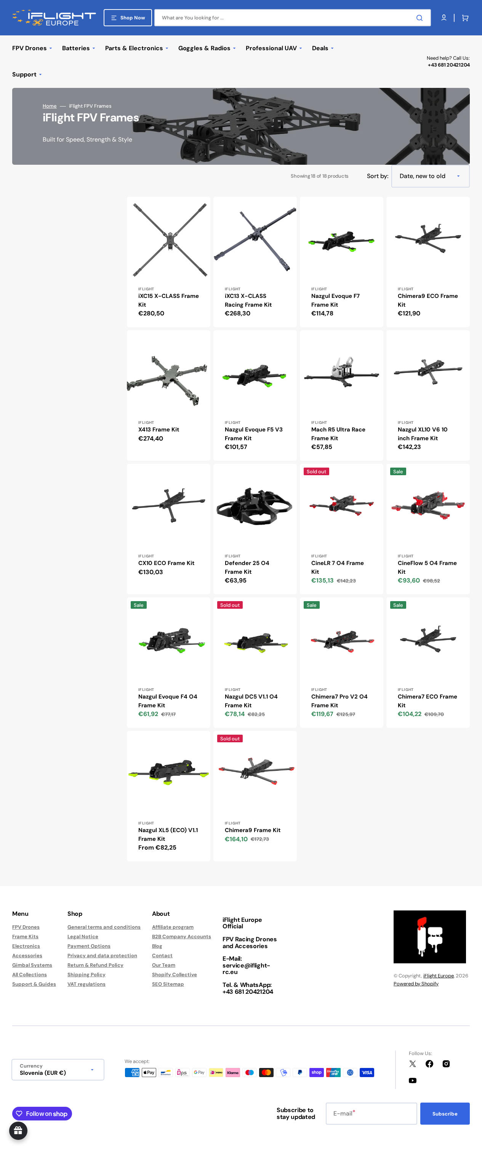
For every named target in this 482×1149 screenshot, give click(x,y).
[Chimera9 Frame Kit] (255, 796)
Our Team (163, 965)
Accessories (27, 955)
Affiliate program (173, 927)
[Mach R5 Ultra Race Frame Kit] (341, 395)
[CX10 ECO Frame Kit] (168, 529)
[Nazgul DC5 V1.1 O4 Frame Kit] (255, 662)
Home (50, 106)
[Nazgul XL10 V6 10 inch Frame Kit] (428, 395)
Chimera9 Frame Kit (253, 830)
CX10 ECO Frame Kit (166, 563)
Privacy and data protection (102, 955)
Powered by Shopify (416, 983)
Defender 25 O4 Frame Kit (247, 567)
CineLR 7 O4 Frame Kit (337, 567)
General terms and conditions (104, 927)
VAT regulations (86, 984)
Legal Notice (82, 936)
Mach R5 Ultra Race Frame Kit (338, 434)
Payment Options (88, 946)
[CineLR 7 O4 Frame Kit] (341, 529)
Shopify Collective (174, 974)
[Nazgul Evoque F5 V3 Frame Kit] (255, 395)
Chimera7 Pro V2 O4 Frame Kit (339, 701)
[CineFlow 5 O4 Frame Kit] (428, 529)
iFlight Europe (438, 975)
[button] (464, 18)
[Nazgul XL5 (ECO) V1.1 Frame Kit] (168, 796)
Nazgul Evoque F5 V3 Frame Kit (254, 434)
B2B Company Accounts (181, 936)
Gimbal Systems (32, 965)
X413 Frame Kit (158, 429)
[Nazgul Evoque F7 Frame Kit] (341, 262)
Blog (157, 946)
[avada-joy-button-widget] (18, 1131)
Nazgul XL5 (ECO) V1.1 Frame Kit (168, 834)
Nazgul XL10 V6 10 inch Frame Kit (423, 434)
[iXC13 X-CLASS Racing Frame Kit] (255, 262)
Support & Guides (34, 984)
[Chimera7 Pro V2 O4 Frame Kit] (341, 662)
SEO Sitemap (168, 984)
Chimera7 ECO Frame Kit (427, 701)
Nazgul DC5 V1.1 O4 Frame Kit (251, 701)
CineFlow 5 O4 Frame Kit (427, 567)
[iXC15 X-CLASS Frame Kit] (168, 262)
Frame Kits (25, 936)
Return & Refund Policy (95, 965)
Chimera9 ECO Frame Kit (428, 300)
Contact (162, 955)
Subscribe (445, 1114)
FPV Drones (26, 927)
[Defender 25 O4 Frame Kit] (255, 529)
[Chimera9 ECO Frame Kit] (428, 262)
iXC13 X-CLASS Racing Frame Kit (248, 300)
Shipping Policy (86, 974)
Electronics (26, 946)
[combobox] (292, 17)
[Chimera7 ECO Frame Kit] (428, 662)
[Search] (421, 18)
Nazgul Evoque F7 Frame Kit (335, 300)
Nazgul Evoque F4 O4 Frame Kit (167, 701)
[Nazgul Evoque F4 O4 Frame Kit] (168, 662)
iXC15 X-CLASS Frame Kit (168, 300)
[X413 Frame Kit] (168, 395)
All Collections (29, 974)
